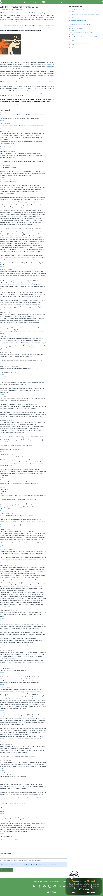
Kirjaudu (99, 2)
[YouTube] (44, 886)
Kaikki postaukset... (74, 48)
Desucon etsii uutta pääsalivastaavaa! (79, 43)
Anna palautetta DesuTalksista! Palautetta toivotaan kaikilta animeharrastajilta (84, 15)
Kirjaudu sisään (52, 864)
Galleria (54, 2)
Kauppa (60, 2)
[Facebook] (39, 886)
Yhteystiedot (36, 2)
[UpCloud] (64, 886)
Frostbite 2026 (17, 2)
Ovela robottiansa (5, 853)
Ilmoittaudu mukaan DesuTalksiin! (78, 20)
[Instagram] (49, 886)
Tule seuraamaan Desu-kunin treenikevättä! (81, 32)
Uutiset (49, 2)
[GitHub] (54, 886)
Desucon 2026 (8, 2)
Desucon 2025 (65, 881)
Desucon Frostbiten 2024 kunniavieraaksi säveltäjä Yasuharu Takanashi (85, 38)
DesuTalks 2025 (38, 881)
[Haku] (94, 2)
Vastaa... (2, 120)
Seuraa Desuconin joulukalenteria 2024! (80, 24)
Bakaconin (51, 66)
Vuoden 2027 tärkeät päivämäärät (78, 10)
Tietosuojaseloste (52, 892)
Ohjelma (25, 2)
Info (30, 2)
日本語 (43, 2)
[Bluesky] (34, 886)
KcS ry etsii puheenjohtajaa (76, 28)
